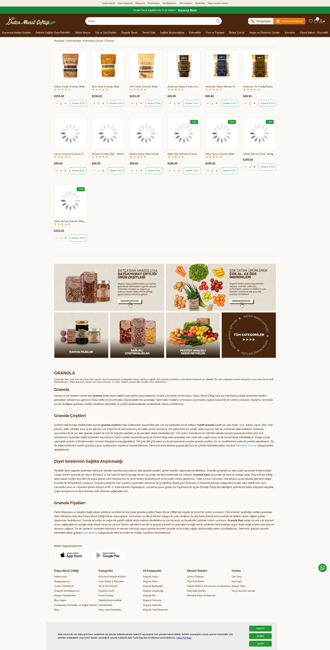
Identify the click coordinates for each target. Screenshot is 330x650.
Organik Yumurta (152, 600)
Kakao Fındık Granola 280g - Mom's (70, 86)
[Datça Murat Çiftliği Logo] (30, 21)
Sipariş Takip (238, 586)
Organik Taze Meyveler (155, 609)
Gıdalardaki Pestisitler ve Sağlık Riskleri (75, 605)
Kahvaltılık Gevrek (246, 445)
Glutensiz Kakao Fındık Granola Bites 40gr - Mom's (184, 86)
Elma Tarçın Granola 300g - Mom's (221, 153)
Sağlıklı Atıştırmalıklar (172, 32)
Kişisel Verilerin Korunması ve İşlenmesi (208, 586)
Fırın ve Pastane (215, 32)
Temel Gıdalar (106, 595)
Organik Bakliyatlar (153, 586)
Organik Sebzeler (152, 605)
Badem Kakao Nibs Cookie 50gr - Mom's (146, 153)
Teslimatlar (200, 3)
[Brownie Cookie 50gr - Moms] (108, 133)
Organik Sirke (150, 581)
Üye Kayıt (237, 581)
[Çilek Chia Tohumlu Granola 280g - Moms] (184, 133)
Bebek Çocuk (236, 32)
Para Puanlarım (125, 3)
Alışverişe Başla (187, 10)
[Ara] (218, 21)
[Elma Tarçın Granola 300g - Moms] (222, 133)
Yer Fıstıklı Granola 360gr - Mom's (146, 86)
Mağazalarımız (62, 581)
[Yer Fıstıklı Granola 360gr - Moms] (146, 66)
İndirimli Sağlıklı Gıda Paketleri (53, 32)
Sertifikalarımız (169, 3)
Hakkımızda (60, 576)
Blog (56, 609)
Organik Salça (150, 576)
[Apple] (71, 555)
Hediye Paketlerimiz (65, 595)
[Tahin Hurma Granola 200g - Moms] (70, 201)
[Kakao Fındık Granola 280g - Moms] (70, 66)
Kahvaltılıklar (90, 532)
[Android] (107, 555)
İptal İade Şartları (196, 590)
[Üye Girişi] (321, 21)
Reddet (260, 636)
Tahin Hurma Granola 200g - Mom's (70, 221)
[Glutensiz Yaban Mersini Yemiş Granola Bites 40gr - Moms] (222, 66)
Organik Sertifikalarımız (67, 590)
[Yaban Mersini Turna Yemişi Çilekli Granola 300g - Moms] (259, 133)
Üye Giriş (236, 576)
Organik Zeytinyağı (153, 590)
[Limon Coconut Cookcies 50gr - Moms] (70, 133)
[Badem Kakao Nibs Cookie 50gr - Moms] (146, 133)
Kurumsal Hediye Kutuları (16, 32)
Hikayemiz (140, 3)
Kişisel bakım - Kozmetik (314, 32)
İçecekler (290, 32)
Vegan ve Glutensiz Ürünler (264, 32)
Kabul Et (260, 628)
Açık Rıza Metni (195, 581)
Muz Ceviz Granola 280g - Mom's (108, 86)
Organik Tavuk (129, 32)
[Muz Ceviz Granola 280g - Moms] (108, 66)
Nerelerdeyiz (154, 3)
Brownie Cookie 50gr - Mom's (108, 153)
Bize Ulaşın (60, 600)
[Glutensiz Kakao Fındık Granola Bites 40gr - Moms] (184, 66)
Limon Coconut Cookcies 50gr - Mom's (70, 153)
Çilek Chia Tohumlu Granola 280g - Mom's (184, 153)
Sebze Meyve (82, 32)
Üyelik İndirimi (108, 3)
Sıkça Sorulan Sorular (218, 3)
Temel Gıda (148, 32)
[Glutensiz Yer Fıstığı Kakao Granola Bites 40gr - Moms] (259, 66)
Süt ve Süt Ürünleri (105, 32)
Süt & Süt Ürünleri (108, 586)
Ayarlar (260, 643)
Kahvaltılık (195, 32)
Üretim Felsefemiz (64, 586)
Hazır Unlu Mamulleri (109, 609)
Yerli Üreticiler (185, 3)
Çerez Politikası (183, 638)
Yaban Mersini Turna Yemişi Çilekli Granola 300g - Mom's (259, 153)
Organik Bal (149, 595)
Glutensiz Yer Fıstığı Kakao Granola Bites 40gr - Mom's (259, 86)
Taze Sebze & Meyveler (111, 581)
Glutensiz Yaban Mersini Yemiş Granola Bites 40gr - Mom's (221, 86)
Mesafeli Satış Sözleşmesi (201, 595)
